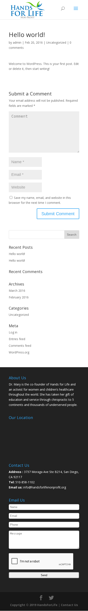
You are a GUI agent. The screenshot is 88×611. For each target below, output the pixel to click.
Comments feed (20, 346)
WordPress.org (19, 352)
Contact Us (69, 605)
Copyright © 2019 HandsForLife (33, 605)
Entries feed (17, 339)
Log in (13, 332)
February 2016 (19, 297)
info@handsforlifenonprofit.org (44, 487)
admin (17, 42)
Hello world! (17, 254)
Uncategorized (56, 42)
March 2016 (17, 291)
